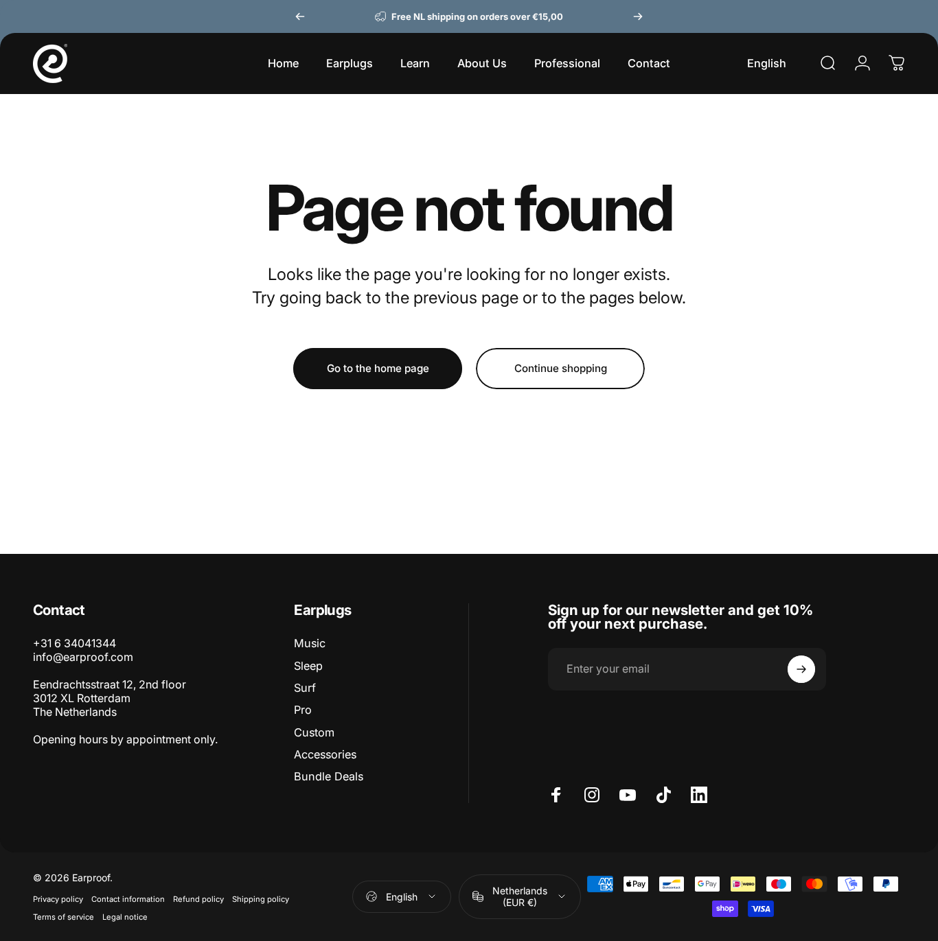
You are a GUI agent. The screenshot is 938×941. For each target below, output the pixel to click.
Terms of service (63, 917)
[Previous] (300, 16)
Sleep (308, 666)
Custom (314, 732)
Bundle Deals (328, 776)
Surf (305, 688)
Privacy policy (58, 899)
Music (309, 643)
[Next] (638, 16)
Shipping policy (260, 899)
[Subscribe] (801, 669)
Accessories (325, 754)
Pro (303, 710)
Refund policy (198, 899)
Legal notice (125, 917)
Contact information (128, 899)
